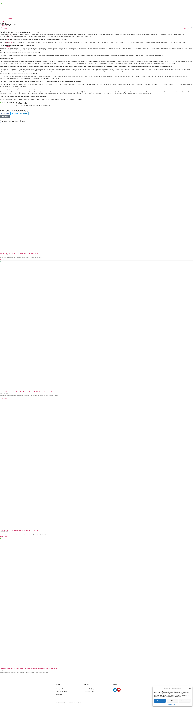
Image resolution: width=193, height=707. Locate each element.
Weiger (172, 701)
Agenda (9, 18)
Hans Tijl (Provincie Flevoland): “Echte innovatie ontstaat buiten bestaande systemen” (28, 392)
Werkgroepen (6, 25)
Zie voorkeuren (185, 701)
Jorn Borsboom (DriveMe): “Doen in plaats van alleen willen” (19, 253)
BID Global (9, 46)
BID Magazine (8, 42)
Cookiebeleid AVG (172, 704)
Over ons (9, 35)
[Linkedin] (115, 690)
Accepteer (160, 701)
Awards (10, 29)
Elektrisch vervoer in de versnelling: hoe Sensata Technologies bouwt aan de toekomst (28, 668)
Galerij (10, 32)
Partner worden (7, 22)
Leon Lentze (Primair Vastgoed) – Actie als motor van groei (19, 530)
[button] (190, 688)
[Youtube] (119, 690)
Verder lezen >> (3, 259)
